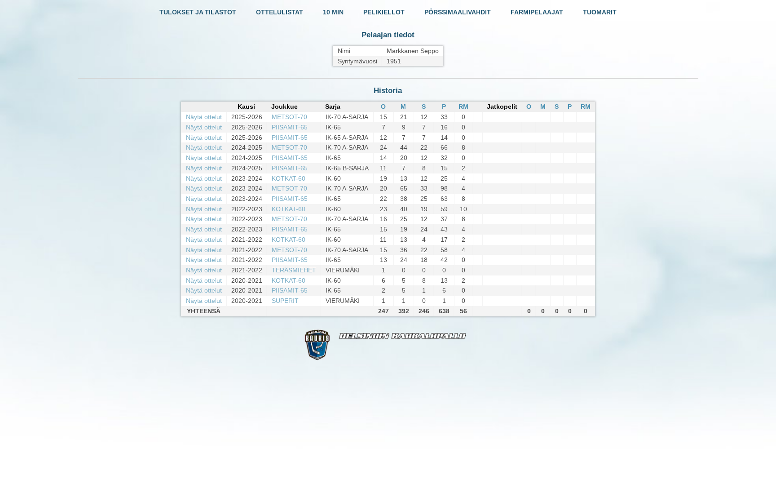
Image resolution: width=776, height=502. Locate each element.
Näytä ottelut (204, 116)
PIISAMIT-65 (290, 127)
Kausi (246, 106)
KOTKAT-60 (288, 178)
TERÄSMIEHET (294, 270)
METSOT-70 (289, 116)
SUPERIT (285, 300)
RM (463, 106)
